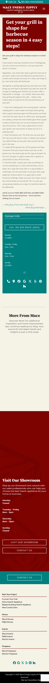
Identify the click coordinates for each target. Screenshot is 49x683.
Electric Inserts (8, 639)
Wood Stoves (7, 619)
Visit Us (11, 2)
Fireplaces (6, 646)
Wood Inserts (7, 633)
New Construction (9, 607)
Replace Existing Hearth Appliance (16, 604)
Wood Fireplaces (9, 651)
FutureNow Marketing (37, 680)
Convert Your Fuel (9, 599)
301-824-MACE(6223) (32, 2)
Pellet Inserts (7, 636)
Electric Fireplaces (9, 654)
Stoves (5, 614)
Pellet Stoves (7, 622)
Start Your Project (9, 594)
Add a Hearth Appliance (12, 602)
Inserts (5, 629)
